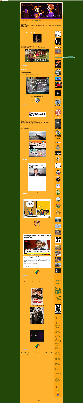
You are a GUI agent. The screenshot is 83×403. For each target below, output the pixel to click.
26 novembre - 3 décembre (57, 331)
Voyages (36, 20)
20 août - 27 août (58, 348)
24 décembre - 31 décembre (58, 325)
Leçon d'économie (27, 108)
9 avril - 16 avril (57, 364)
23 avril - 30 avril (57, 362)
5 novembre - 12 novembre (57, 335)
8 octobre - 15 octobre (58, 340)
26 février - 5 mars (58, 369)
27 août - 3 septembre (58, 347)
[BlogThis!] (24, 65)
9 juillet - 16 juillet (58, 353)
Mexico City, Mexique (58, 138)
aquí (37, 63)
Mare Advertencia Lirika (28, 33)
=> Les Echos (37, 158)
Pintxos (23, 69)
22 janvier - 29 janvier (58, 379)
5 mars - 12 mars (58, 368)
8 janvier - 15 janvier (58, 381)
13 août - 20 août (58, 349)
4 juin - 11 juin (57, 357)
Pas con (23, 233)
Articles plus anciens (49, 352)
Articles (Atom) (27, 354)
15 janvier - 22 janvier (58, 380)
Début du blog (31, 20)
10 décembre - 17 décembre (58, 328)
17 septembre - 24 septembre (58, 343)
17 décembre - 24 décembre (58, 327)
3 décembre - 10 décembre (57, 329)
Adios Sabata (25, 280)
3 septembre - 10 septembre (58, 346)
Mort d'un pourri (26, 162)
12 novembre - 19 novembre (58, 333)
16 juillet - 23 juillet (58, 352)
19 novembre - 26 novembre (58, 332)
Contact (27, 20)
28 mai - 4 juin (57, 358)
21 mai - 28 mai (57, 359)
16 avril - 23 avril (57, 363)
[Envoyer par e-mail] (23, 65)
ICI (37, 192)
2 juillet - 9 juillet (57, 354)
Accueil (23, 20)
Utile (40, 20)
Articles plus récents (25, 352)
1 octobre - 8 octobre (58, 341)
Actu (22, 198)
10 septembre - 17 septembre (58, 345)
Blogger (44, 400)
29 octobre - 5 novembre (58, 336)
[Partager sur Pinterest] (26, 65)
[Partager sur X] (25, 65)
